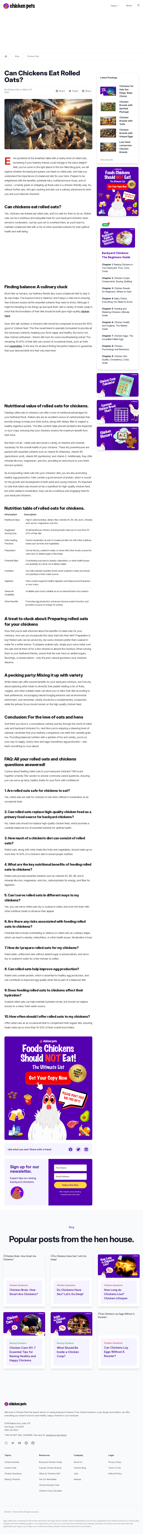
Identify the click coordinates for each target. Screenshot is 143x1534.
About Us (78, 1462)
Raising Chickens (12, 1479)
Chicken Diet (33, 56)
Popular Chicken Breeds (50, 1468)
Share (62, 91)
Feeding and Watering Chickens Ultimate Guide (115, 312)
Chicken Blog (80, 1468)
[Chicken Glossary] (118, 438)
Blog (17, 56)
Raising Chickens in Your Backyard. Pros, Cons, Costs (117, 268)
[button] (17, 1193)
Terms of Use (114, 1468)
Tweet (75, 91)
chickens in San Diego (56, 1435)
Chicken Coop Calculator (50, 1491)
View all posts (106, 160)
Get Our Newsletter (48, 1479)
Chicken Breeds (11, 1462)
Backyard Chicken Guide (50, 1462)
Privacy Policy (114, 1462)
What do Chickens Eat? (49, 1473)
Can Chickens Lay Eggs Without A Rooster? (116, 1352)
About (129, 5)
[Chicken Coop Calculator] (118, 384)
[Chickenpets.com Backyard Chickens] (5, 56)
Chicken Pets (13, 89)
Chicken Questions (13, 1473)
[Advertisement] (71, 32)
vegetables (15, 346)
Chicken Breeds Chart (49, 1485)
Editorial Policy (115, 1473)
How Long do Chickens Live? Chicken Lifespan (115, 1294)
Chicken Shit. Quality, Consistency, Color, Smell (115, 359)
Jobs (76, 1473)
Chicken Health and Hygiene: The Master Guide (116, 325)
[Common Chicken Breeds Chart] (118, 411)
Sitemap (77, 1479)
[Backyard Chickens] (71, 1404)
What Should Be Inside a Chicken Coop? (68, 1352)
